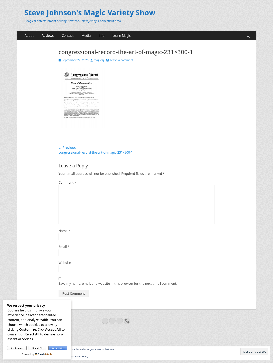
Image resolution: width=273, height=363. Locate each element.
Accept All (57, 348)
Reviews (48, 35)
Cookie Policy (81, 356)
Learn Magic (122, 35)
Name (64, 231)
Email (64, 247)
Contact (68, 35)
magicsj (99, 60)
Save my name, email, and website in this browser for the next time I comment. (118, 283)
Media (86, 35)
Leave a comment (121, 60)
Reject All (37, 348)
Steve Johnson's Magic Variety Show (90, 12)
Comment (67, 182)
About (29, 35)
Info (102, 35)
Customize (17, 348)
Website (65, 263)
